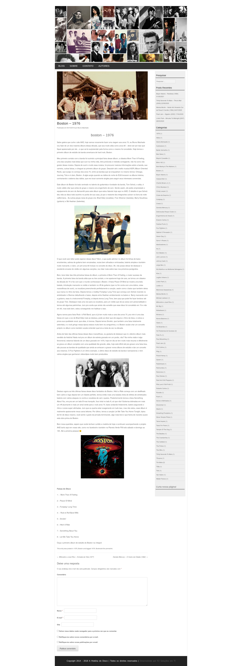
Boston (80, 548)
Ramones (159, 372)
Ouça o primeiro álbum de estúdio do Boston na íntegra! (79, 542)
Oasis (158, 323)
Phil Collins (160, 347)
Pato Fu (159, 335)
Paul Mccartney (161, 339)
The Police (160, 446)
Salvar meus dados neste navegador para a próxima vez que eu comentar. (88, 631)
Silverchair (160, 405)
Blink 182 (159, 162)
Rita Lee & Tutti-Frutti (163, 384)
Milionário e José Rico (164, 302)
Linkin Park (160, 281)
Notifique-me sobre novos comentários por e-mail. (78, 637)
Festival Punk (160, 224)
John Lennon (160, 257)
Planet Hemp (160, 355)
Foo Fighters (160, 228)
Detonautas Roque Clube (165, 212)
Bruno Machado (83, 128)
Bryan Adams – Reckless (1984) (167, 94)
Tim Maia (159, 462)
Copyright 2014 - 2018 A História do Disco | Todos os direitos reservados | (103, 661)
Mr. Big (158, 306)
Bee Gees (159, 154)
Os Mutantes (160, 327)
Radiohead (160, 364)
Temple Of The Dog (163, 429)
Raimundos (160, 368)
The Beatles (160, 433)
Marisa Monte (161, 294)
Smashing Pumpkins (163, 413)
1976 (75, 548)
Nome (60, 611)
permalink (109, 548)
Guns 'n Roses (161, 240)
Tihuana (159, 458)
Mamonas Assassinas (163, 290)
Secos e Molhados (162, 401)
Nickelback (160, 310)
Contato (88, 66)
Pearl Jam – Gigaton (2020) (165, 114)
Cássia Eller (160, 179)
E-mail (60, 617)
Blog (61, 66)
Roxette (159, 392)
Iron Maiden (160, 253)
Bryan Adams (160, 174)
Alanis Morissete (162, 142)
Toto (157, 470)
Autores (103, 66)
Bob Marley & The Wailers (165, 166)
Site (58, 624)
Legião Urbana (161, 277)
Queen (158, 359)
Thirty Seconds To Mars (164, 454)
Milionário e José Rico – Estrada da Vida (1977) (75, 557)
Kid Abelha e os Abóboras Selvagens (169, 269)
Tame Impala (160, 421)
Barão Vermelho (161, 150)
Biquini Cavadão (162, 158)
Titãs (158, 466)
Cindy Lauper (161, 191)
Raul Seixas (160, 376)
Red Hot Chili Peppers (164, 380)
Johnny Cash (160, 261)
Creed (158, 203)
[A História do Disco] (121, 34)
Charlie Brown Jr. (162, 183)
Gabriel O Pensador (163, 232)
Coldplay (159, 199)
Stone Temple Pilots (163, 417)
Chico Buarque (161, 187)
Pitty (157, 351)
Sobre (74, 66)
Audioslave (160, 146)
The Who (159, 450)
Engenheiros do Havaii (164, 216)
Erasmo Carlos (161, 220)
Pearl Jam (159, 343)
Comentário (61, 574)
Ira (157, 249)
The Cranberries (162, 438)
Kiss (157, 273)
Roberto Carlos (161, 388)
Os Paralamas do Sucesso (165, 331)
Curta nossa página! (166, 487)
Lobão (158, 285)
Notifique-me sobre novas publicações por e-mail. (78, 642)
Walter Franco (161, 479)
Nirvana (159, 314)
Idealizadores (161, 244)
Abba (158, 138)
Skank (158, 409)
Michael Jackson (162, 298)
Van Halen (159, 475)
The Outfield (160, 442)
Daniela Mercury (162, 207)
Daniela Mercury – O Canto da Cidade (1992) (130, 557)
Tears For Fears (161, 425)
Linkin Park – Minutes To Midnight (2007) (170, 118)
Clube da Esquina (162, 195)
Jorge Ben (159, 265)
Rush (158, 396)
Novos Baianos (161, 318)
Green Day (160, 236)
